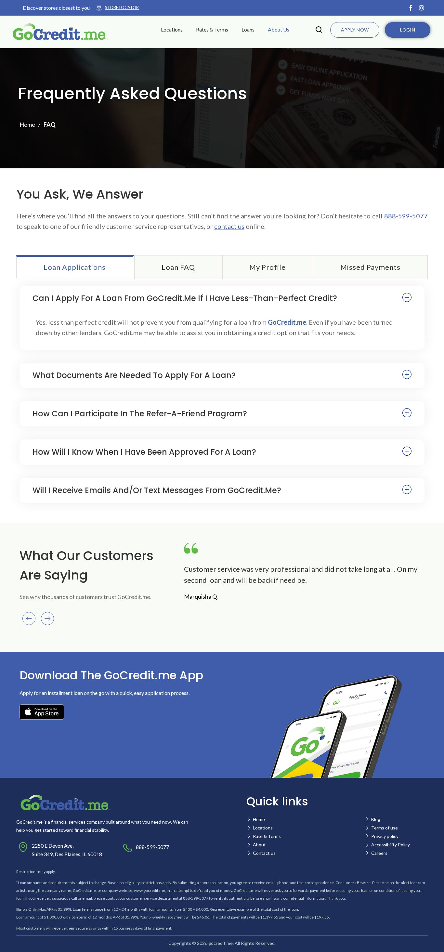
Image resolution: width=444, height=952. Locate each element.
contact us (229, 226)
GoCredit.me (287, 322)
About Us (278, 29)
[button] (175, 29)
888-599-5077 (405, 216)
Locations (172, 29)
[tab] (75, 267)
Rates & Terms (212, 29)
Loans (248, 29)
